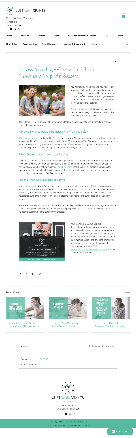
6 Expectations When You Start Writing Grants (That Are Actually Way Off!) (24, 325)
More (94, 44)
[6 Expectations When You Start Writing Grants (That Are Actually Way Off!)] (25, 308)
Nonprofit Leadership (75, 44)
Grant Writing (30, 44)
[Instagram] (19, 29)
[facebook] (7, 29)
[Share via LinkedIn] (33, 274)
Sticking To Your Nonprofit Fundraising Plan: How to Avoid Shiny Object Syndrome (111, 325)
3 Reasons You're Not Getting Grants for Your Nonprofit (65, 325)
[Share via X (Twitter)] (26, 274)
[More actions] (115, 62)
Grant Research (50, 44)
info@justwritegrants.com (68, 408)
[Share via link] (39, 274)
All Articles (11, 44)
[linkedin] (15, 29)
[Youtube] (11, 29)
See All (127, 292)
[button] (123, 15)
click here (87, 425)
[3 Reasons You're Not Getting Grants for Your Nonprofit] (68, 308)
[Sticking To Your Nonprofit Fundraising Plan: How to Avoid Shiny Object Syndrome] (111, 308)
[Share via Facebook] (20, 274)
